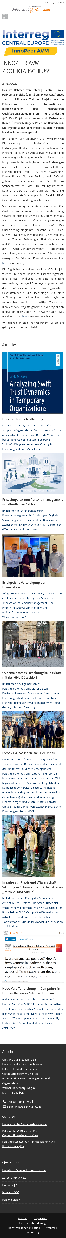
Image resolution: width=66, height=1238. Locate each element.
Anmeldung (33, 1232)
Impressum (40, 1218)
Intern (60, 2)
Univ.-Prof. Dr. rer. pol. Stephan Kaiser (24, 1170)
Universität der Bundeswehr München (24, 1124)
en (46, 2)
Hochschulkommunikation (24, 1228)
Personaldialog (11, 1200)
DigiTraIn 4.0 (9, 1185)
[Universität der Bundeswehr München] (30, 8)
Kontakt (22, 1218)
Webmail (51, 1228)
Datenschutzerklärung (32, 1223)
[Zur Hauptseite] (5, 16)
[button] (59, 16)
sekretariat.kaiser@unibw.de (24, 1107)
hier (4, 263)
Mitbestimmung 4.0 (14, 1178)
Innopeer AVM (10, 1192)
